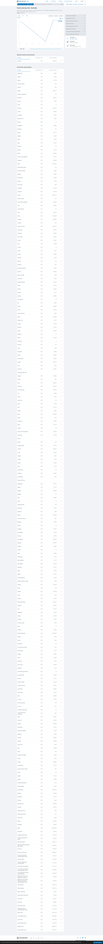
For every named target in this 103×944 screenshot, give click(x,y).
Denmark (19, 257)
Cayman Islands (21, 198)
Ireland (19, 396)
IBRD (31, 938)
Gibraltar (19, 334)
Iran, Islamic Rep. (21, 389)
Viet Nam (19, 807)
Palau (19, 595)
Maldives (19, 494)
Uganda (19, 775)
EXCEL (76, 38)
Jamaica (19, 410)
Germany (19, 327)
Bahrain (19, 122)
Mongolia (19, 529)
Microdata (75, 4)
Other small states (21, 891)
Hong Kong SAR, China (22, 372)
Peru (18, 608)
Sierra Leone (20, 664)
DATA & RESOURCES (68, 1)
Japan (19, 414)
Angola (19, 90)
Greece (19, 337)
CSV (70, 38)
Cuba (19, 243)
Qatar (19, 626)
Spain (19, 695)
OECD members (21, 888)
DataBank (70, 4)
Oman (19, 588)
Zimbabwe (20, 824)
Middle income (21, 926)
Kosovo (19, 438)
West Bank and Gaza (22, 814)
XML (73, 38)
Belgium (19, 136)
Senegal (19, 654)
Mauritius (20, 511)
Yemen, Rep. (20, 817)
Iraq (18, 393)
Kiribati (19, 428)
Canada (19, 195)
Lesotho (19, 459)
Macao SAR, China (21, 480)
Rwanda (19, 636)
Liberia (19, 462)
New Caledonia (21, 560)
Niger (19, 570)
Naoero (19, 549)
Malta (19, 501)
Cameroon (20, 191)
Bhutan (19, 149)
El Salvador (20, 278)
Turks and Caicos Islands (23, 768)
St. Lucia (19, 706)
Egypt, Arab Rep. (21, 275)
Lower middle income (22, 923)
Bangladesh (20, 125)
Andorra (19, 87)
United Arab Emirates (22, 782)
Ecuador (19, 271)
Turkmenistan (20, 765)
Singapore (20, 668)
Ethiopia (19, 296)
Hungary (19, 375)
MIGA (39, 938)
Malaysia (19, 490)
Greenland (20, 341)
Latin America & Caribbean (23, 866)
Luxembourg (20, 476)
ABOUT (76, 1)
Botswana (20, 160)
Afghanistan (20, 73)
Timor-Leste (20, 744)
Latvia (19, 452)
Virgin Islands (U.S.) (21, 810)
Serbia (19, 657)
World (19, 828)
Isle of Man (20, 400)
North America (21, 884)
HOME (47, 1)
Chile (19, 212)
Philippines (20, 612)
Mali (18, 497)
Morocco (19, 535)
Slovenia (19, 678)
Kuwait (19, 442)
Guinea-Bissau (20, 358)
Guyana (19, 362)
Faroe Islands (20, 299)
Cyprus (19, 250)
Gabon (19, 316)
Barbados (19, 129)
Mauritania (20, 508)
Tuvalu (19, 772)
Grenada (19, 344)
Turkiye (19, 762)
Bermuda (19, 146)
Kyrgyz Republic (21, 445)
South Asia (20, 902)
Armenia (19, 101)
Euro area (20, 848)
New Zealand (20, 563)
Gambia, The (20, 320)
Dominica (19, 264)
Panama (19, 598)
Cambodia (20, 188)
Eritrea (19, 285)
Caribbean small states (22, 835)
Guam (19, 348)
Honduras (20, 369)
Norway (19, 584)
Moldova (19, 522)
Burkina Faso (20, 177)
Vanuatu (19, 800)
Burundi (19, 181)
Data (28, 1)
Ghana (19, 330)
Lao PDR (19, 448)
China (19, 215)
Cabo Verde (20, 184)
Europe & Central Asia (22, 852)
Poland (19, 615)
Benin (19, 142)
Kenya (19, 424)
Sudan (19, 716)
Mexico (19, 515)
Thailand (19, 741)
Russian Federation (21, 633)
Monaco (19, 525)
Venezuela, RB (20, 803)
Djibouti (19, 261)
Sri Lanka (19, 699)
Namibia (19, 546)
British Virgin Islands (22, 167)
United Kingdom (21, 786)
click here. (79, 942)
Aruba (19, 104)
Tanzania (19, 737)
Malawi (19, 487)
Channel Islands (21, 209)
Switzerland (20, 727)
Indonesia (20, 386)
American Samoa (21, 83)
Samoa (19, 640)
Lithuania (19, 473)
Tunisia (19, 758)
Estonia (19, 289)
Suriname (19, 720)
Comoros (19, 222)
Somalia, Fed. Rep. (21, 685)
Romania (19, 629)
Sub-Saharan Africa (21, 905)
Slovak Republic (21, 675)
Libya (19, 466)
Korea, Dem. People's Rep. (23, 431)
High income (20, 912)
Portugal (19, 619)
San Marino (20, 643)
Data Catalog (80, 4)
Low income (20, 919)
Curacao (19, 247)
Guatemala (20, 351)
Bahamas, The (20, 118)
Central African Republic (22, 202)
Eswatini (19, 292)
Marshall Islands (21, 504)
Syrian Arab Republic (22, 730)
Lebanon (19, 455)
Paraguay (19, 605)
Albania (19, 76)
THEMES (60, 1)
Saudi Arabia (20, 650)
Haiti (19, 365)
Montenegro (20, 532)
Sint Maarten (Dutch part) (23, 671)
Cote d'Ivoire (20, 236)
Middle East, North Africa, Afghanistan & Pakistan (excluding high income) (23, 881)
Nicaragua (20, 567)
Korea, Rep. (20, 435)
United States (20, 789)
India (19, 382)
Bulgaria (19, 174)
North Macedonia (21, 577)
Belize (19, 139)
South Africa (20, 689)
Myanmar (19, 542)
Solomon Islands (21, 682)
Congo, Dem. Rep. (21, 226)
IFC (36, 938)
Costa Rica (20, 233)
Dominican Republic (22, 268)
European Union (21, 859)
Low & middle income (22, 916)
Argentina (20, 97)
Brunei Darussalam (21, 170)
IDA (33, 938)
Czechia (19, 254)
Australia (19, 61)
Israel (19, 403)
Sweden (19, 723)
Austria (19, 111)
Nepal (19, 553)
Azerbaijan (20, 115)
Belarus (19, 132)
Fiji (18, 302)
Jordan (19, 417)
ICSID (42, 938)
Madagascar (20, 483)
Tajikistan (19, 734)
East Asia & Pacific (21, 841)
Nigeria (19, 574)
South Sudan (20, 692)
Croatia (19, 240)
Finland (19, 306)
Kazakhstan (20, 421)
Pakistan (19, 591)
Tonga (19, 751)
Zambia (19, 821)
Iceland (19, 379)
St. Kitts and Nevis (21, 702)
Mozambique (20, 539)
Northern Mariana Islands (23, 581)
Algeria (19, 80)
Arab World (20, 831)
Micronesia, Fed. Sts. (22, 518)
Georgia (19, 323)
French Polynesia (21, 313)
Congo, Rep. (20, 229)
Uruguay (19, 793)
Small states (20, 898)
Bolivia (19, 153)
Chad (19, 205)
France (19, 309)
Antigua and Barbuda (22, 94)
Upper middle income (22, 929)
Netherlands (20, 556)
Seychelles (20, 661)
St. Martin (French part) (22, 709)
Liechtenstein (20, 469)
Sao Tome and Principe (22, 647)
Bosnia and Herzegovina (22, 156)
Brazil (19, 163)
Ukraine (19, 779)
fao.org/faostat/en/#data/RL (50, 10)
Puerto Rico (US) (21, 622)
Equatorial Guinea (21, 282)
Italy (18, 407)
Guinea (19, 355)
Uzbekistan (20, 796)
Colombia (19, 219)
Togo (19, 748)
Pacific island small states (23, 895)
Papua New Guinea (21, 602)
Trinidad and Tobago (22, 755)
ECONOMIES (53, 1)
